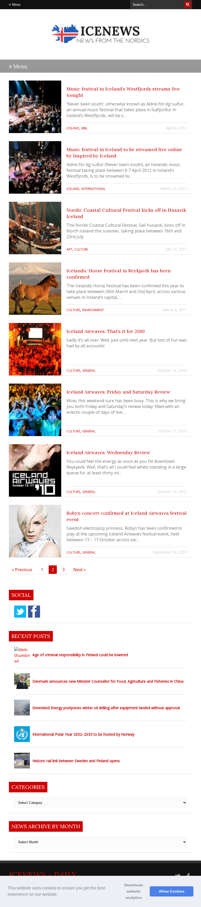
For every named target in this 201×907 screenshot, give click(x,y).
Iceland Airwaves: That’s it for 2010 (105, 331)
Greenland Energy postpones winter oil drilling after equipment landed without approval (106, 707)
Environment (93, 310)
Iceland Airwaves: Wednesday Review (108, 452)
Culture (81, 249)
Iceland (72, 128)
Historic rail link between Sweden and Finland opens (76, 760)
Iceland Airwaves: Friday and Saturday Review (118, 392)
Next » (79, 569)
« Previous (22, 569)
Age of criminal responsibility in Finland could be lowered (80, 654)
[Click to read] (35, 107)
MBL (84, 128)
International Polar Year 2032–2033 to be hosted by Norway (83, 734)
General (89, 370)
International (93, 189)
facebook (34, 612)
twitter (20, 612)
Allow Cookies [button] (172, 891)
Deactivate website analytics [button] (133, 891)
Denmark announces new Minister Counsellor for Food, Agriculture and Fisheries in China (107, 681)
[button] (59, 895)
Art (69, 249)
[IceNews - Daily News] (101, 47)
